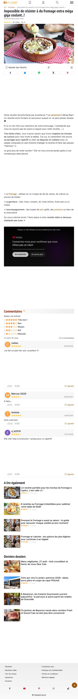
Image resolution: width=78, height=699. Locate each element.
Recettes (8, 667)
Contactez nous (48, 667)
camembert (56, 115)
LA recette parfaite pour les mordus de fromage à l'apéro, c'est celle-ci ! (46, 489)
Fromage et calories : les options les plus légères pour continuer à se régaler (45, 537)
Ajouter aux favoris (17, 67)
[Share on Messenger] (24, 72)
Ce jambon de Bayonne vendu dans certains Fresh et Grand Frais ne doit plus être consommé (46, 611)
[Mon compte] (43, 2)
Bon (19, 323)
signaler (70, 386)
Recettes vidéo (11, 670)
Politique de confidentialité (52, 670)
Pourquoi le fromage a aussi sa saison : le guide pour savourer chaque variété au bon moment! (45, 521)
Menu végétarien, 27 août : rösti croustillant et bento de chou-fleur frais (44, 562)
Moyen (20, 327)
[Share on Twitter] (53, 72)
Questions (9, 677)
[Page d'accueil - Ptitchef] (5, 7)
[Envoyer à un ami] (48, 67)
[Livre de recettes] (30, 2)
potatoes (58, 209)
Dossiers (8, 681)
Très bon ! (22, 320)
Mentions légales (48, 677)
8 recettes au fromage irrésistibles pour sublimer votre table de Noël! (45, 505)
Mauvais (21, 334)
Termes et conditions (50, 674)
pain (42, 209)
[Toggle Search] (57, 2)
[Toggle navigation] (72, 2)
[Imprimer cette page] (71, 67)
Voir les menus (10, 674)
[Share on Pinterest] (67, 72)
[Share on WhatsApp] (39, 72)
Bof (19, 330)
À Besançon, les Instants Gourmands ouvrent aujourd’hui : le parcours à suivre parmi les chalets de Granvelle (46, 596)
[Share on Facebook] (10, 72)
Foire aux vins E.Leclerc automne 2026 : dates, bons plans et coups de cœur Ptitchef (45, 579)
